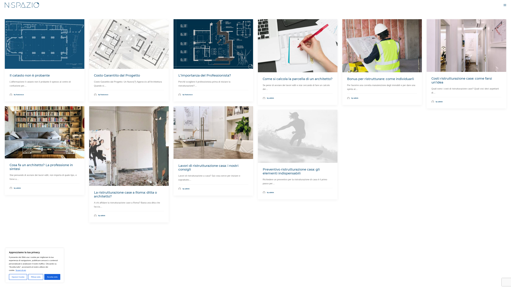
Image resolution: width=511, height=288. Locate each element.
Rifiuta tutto (36, 277)
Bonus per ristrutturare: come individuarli (380, 79)
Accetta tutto (52, 277)
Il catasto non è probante (30, 75)
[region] (34, 265)
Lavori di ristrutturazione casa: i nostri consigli (208, 167)
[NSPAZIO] (22, 5)
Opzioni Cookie (18, 277)
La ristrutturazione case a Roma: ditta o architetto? (125, 194)
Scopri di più (21, 270)
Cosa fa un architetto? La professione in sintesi (41, 167)
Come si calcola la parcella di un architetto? (298, 79)
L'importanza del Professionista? (204, 75)
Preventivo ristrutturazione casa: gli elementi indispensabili (291, 171)
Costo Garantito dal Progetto (117, 75)
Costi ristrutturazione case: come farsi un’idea (461, 80)
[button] (505, 5)
